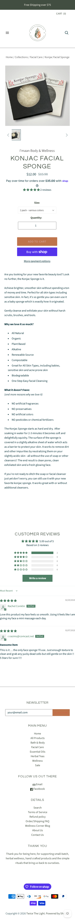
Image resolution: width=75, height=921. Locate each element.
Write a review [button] (37, 578)
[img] (8, 601)
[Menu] (7, 32)
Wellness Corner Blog (37, 826)
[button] (31, 190)
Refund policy (37, 817)
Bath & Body (38, 743)
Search (37, 808)
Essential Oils (37, 752)
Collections (21, 57)
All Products (38, 738)
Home (9, 57)
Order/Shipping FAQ (37, 821)
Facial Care (36, 57)
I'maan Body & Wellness (37, 150)
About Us (37, 830)
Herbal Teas (37, 756)
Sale (37, 765)
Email (38, 784)
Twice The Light (35, 913)
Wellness (37, 761)
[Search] (66, 33)
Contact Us (37, 835)
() (61, 14)
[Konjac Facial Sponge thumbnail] (15, 134)
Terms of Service (37, 812)
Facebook (39, 789)
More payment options (37, 261)
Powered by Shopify (57, 913)
